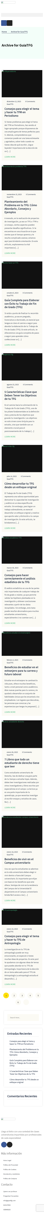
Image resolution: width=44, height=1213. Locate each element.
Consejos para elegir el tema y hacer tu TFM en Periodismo (22, 112)
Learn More (10, 156)
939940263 (6, 1209)
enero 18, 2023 (12, 852)
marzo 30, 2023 (12, 568)
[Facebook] (4, 23)
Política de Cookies (9, 1169)
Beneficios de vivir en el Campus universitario (19, 860)
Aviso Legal (7, 1160)
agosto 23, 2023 (13, 384)
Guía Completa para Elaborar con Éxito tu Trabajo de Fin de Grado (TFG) (22, 303)
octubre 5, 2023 (12, 293)
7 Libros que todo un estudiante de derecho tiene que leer (22, 762)
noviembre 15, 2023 (14, 194)
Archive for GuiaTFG (19, 31)
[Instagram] (9, 23)
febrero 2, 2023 (12, 660)
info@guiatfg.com (9, 1200)
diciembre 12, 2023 (14, 101)
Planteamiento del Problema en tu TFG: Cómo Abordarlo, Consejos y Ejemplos (21, 207)
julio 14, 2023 (12, 476)
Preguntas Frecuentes (11, 1196)
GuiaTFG (10, 104)
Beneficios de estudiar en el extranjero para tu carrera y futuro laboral (21, 670)
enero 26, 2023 (12, 752)
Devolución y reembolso (11, 1174)
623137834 (6, 1205)
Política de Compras (10, 1178)
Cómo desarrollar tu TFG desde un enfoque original (21, 485)
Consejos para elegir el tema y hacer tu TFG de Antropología (22, 939)
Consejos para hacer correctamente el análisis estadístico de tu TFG (20, 578)
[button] (22, 15)
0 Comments (30, 101)
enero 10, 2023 (12, 929)
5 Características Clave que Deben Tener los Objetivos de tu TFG (21, 395)
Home (5, 31)
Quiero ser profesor (10, 1191)
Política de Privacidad (10, 1165)
